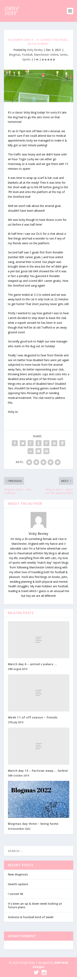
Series (64, 54)
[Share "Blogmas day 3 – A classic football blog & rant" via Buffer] (62, 443)
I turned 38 (15, 894)
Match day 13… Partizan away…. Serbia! (38, 770)
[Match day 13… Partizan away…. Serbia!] (38, 746)
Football (27, 54)
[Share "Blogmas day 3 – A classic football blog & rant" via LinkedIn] (54, 443)
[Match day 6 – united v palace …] (38, 639)
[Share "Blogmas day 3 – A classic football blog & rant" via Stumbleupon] (31, 451)
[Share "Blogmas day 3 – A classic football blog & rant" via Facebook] (15, 443)
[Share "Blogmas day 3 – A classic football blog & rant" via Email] (38, 451)
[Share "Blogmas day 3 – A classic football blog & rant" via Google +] (31, 443)
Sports (26, 59)
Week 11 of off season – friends (33, 717)
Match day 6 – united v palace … (32, 664)
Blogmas (14, 54)
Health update (18, 884)
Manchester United (46, 54)
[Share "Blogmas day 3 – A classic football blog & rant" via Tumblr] (38, 443)
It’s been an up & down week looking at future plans (35, 905)
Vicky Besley (35, 50)
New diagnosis (18, 874)
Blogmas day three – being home (33, 824)
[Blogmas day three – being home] (38, 799)
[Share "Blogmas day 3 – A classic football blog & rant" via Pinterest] (46, 443)
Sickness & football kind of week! (31, 917)
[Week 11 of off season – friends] (38, 692)
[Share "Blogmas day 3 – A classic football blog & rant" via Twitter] (23, 443)
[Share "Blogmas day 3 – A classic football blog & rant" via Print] (46, 451)
